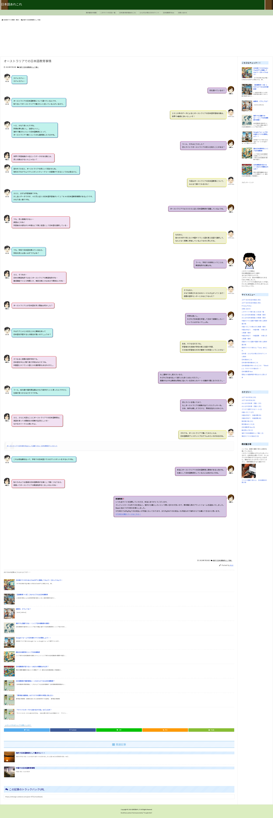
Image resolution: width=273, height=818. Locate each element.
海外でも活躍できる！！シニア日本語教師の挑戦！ (33, 623)
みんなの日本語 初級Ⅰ (251, 403)
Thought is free (148, 813)
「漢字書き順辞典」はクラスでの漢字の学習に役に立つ (34, 695)
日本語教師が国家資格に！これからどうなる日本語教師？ (35, 681)
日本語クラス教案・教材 (11, 20)
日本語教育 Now (247, 371)
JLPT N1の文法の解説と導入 (251, 300)
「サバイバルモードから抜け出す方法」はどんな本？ (34, 710)
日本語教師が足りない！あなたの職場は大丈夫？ (32, 666)
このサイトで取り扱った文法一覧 (253, 312)
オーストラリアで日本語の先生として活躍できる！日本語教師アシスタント (32, 446)
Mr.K (231, 565)
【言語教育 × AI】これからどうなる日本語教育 (32, 594)
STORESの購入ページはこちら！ (128, 514)
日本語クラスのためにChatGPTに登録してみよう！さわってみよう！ (39, 580)
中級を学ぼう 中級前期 (251, 418)
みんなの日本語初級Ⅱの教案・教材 (254, 318)
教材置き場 (247, 421)
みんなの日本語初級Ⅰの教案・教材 (254, 315)
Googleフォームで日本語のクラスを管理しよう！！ (33, 638)
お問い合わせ (246, 309)
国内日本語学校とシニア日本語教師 (28, 652)
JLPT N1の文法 (249, 397)
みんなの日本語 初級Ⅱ (251, 406)
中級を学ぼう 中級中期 (251, 415)
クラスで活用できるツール (252, 409)
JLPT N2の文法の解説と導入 (251, 303)
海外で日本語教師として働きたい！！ (30, 753)
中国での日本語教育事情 (25, 768)
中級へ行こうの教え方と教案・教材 (254, 327)
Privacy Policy (246, 306)
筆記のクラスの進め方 (250, 436)
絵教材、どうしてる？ (23, 609)
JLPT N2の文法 (248, 400)
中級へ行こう (248, 412)
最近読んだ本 (247, 430)
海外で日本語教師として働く (32, 20)
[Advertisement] (65, 39)
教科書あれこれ (248, 424)
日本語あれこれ (247, 359)
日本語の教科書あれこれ (250, 362)
